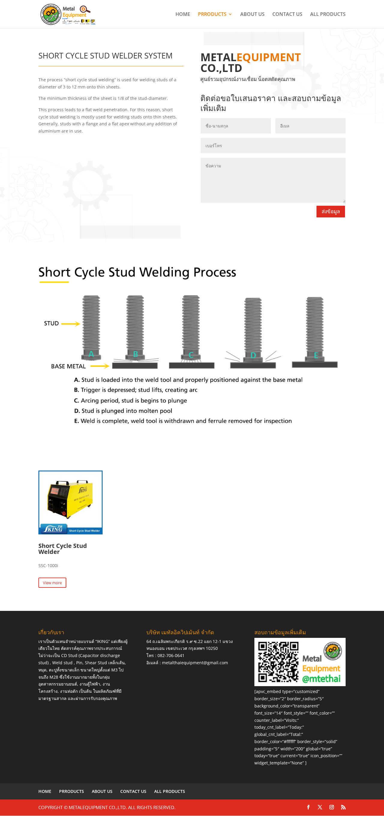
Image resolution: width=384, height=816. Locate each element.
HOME (183, 14)
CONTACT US (287, 14)
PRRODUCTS (212, 14)
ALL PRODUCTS (328, 14)
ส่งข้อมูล (331, 211)
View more (52, 582)
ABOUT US (252, 14)
